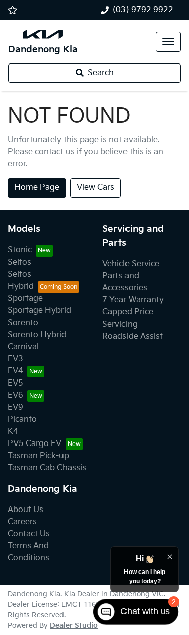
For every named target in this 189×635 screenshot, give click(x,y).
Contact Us (29, 534)
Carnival (23, 347)
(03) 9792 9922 (143, 10)
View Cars (95, 188)
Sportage (25, 298)
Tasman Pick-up (38, 456)
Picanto (22, 419)
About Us (25, 510)
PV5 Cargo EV (34, 444)
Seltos (19, 262)
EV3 (15, 359)
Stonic (20, 250)
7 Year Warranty (133, 300)
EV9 (15, 407)
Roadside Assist (132, 336)
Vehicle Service (130, 264)
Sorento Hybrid (37, 335)
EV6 (15, 395)
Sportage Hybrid (39, 310)
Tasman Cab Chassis (47, 468)
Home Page (36, 188)
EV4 (15, 371)
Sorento (23, 323)
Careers (22, 522)
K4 (13, 431)
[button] (168, 42)
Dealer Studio (74, 625)
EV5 (15, 383)
